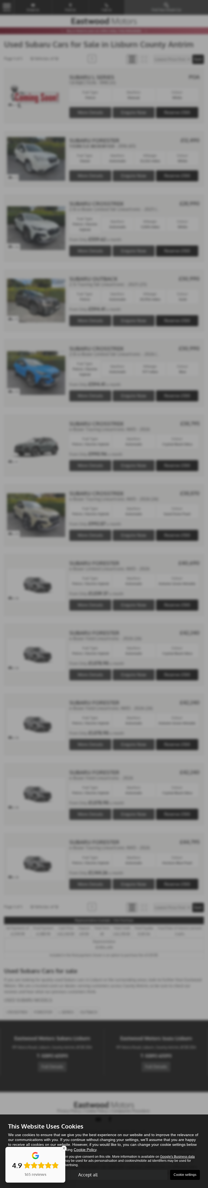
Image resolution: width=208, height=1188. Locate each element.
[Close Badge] (64, 1148)
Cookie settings (185, 1175)
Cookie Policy (85, 1149)
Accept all (88, 1174)
